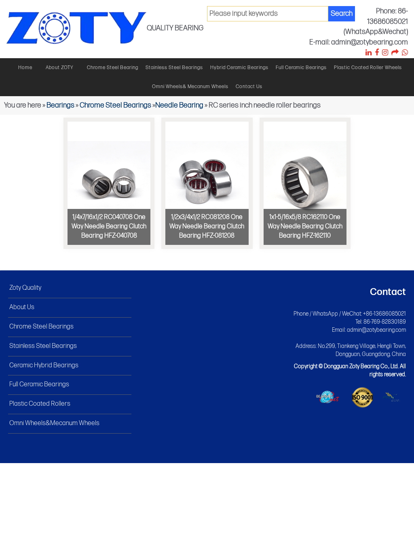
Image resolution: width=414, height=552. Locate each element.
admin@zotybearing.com (376, 330)
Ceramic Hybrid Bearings (43, 365)
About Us (21, 307)
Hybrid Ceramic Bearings (239, 68)
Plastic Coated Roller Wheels (368, 68)
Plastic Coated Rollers (39, 404)
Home (25, 68)
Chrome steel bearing (112, 68)
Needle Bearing (179, 105)
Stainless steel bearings (174, 68)
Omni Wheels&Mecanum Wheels (54, 423)
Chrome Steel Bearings (115, 105)
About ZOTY (60, 68)
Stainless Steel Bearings (43, 346)
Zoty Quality (25, 288)
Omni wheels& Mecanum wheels (190, 87)
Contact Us (249, 87)
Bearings (60, 105)
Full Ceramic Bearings (301, 68)
